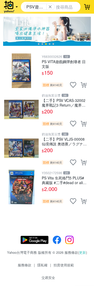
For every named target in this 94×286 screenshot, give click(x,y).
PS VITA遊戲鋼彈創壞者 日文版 (64, 63)
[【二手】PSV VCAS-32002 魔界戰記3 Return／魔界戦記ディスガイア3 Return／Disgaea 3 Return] (21, 109)
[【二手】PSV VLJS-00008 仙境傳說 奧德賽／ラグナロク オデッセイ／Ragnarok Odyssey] (21, 148)
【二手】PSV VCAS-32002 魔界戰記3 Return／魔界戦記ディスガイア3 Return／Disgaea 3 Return (63, 102)
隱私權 (42, 264)
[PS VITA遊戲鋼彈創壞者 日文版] (21, 70)
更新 (82, 252)
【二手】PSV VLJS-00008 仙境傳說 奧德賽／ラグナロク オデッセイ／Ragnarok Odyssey (64, 141)
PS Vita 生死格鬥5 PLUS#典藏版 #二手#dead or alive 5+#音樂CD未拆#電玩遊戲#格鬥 (64, 180)
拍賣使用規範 (64, 264)
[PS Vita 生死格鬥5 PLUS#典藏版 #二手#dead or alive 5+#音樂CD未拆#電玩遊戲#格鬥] (21, 187)
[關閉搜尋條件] (50, 6)
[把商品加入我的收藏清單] (73, 85)
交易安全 (48, 277)
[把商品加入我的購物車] (83, 85)
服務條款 (24, 264)
